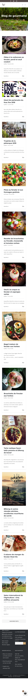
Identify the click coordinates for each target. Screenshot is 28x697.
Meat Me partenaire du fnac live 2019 (7, 662)
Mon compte (5, 642)
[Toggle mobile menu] (25, 5)
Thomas (6, 194)
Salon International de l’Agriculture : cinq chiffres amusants (13, 597)
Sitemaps (10, 676)
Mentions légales (6, 644)
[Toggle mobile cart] (22, 5)
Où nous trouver (18, 666)
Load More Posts (14, 621)
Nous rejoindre (18, 664)
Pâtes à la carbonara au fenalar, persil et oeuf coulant (14, 59)
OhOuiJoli (23, 675)
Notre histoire (5, 641)
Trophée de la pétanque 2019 (6, 667)
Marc (6, 63)
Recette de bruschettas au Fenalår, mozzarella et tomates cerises (14, 241)
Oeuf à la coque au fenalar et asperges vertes (12, 292)
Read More (6, 76)
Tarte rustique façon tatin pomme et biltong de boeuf (14, 450)
